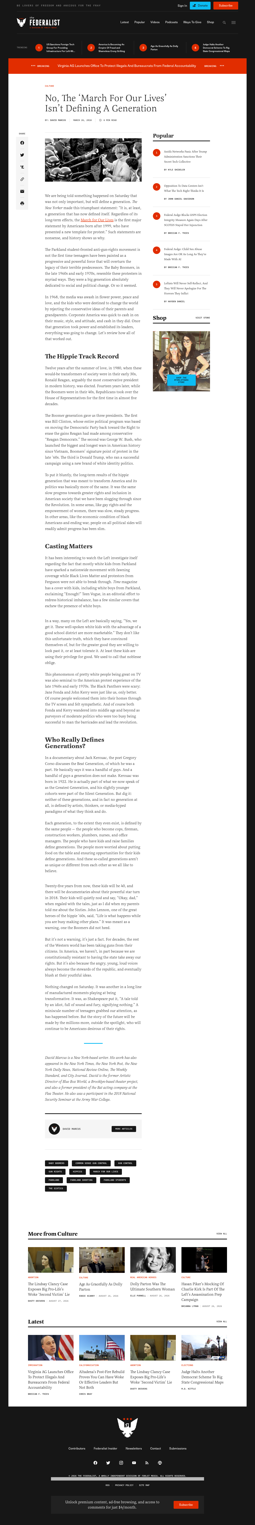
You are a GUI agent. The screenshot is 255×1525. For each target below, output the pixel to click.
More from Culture (53, 1233)
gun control (125, 1163)
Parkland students (115, 1180)
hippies (77, 1171)
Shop (159, 317)
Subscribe (226, 5)
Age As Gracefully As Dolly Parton (100, 1287)
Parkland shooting (81, 1180)
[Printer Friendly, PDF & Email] (22, 204)
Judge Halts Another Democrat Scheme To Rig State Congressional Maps (202, 1377)
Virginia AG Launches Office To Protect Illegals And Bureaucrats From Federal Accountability (51, 1380)
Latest (36, 1321)
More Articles (123, 1128)
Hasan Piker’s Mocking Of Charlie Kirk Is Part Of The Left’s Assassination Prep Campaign (203, 1292)
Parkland (54, 1180)
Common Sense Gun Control (91, 1163)
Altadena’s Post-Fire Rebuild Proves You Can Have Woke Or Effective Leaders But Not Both (102, 1380)
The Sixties (56, 1188)
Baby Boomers (56, 1163)
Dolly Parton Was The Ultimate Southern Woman (152, 1287)
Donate (203, 5)
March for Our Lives (97, 220)
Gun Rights (55, 1171)
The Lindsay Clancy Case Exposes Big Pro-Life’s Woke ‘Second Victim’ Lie (49, 1289)
